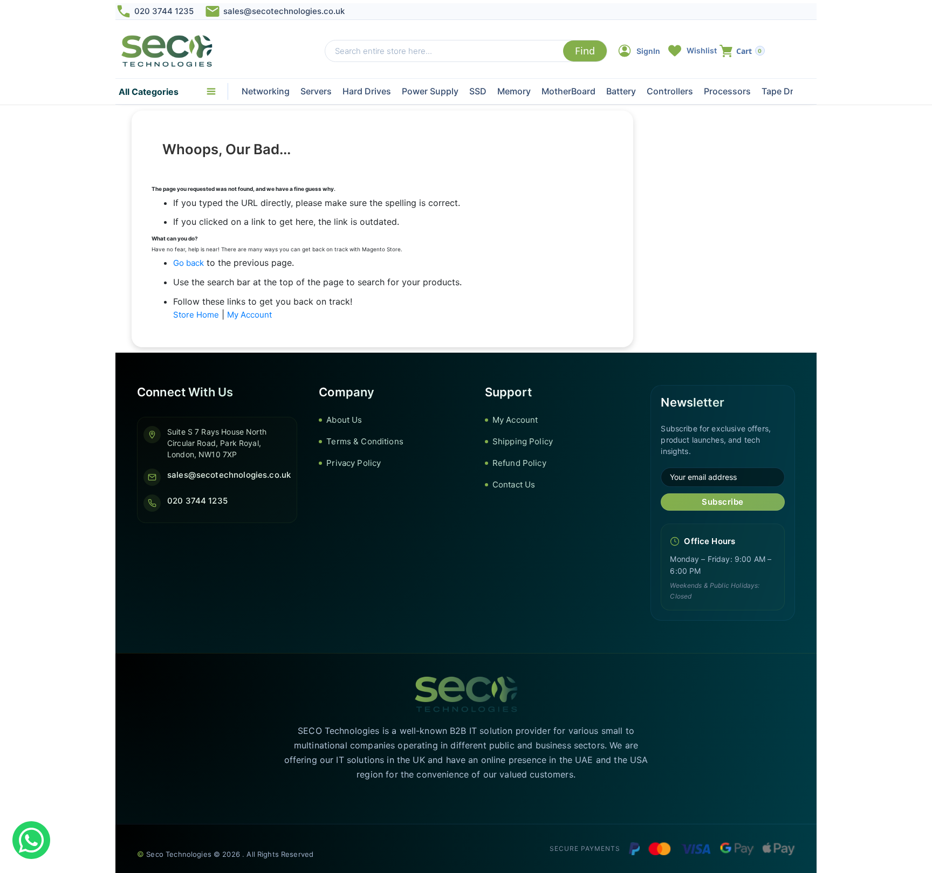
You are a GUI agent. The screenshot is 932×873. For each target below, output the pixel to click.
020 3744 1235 (164, 11)
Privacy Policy (353, 463)
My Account (249, 315)
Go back (188, 263)
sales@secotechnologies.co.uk (284, 11)
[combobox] (444, 50)
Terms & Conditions (364, 441)
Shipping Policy (522, 441)
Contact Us (514, 484)
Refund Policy (519, 463)
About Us (344, 420)
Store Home (196, 315)
